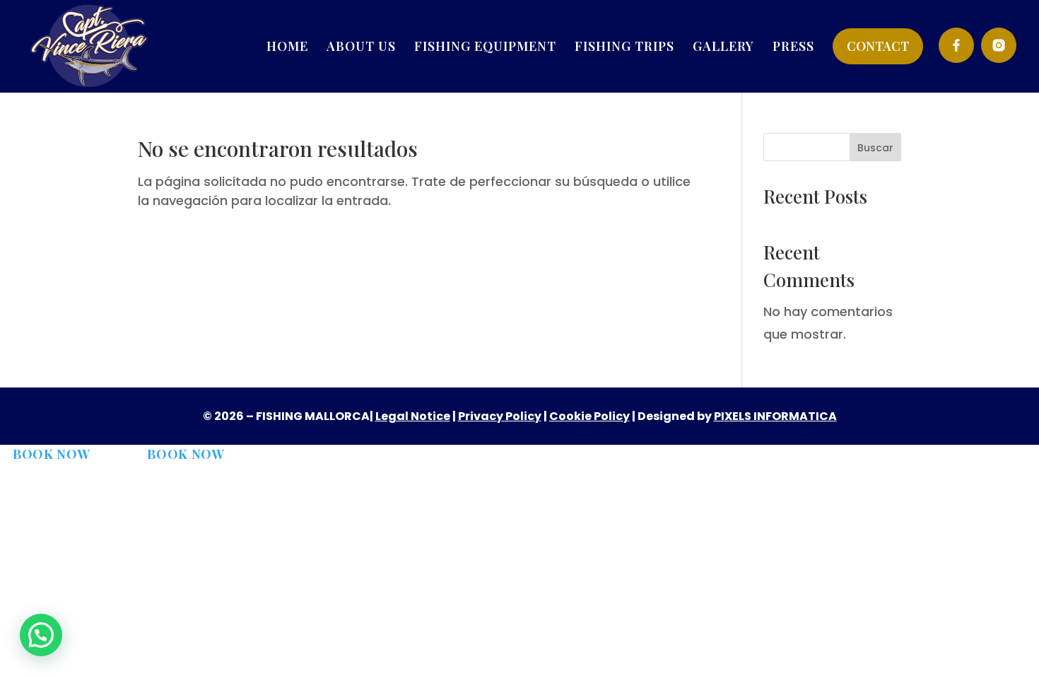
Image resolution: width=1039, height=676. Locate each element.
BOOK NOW (51, 453)
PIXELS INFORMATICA (775, 416)
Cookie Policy (589, 416)
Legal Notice (412, 416)
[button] (41, 635)
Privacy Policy (499, 416)
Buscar (875, 148)
